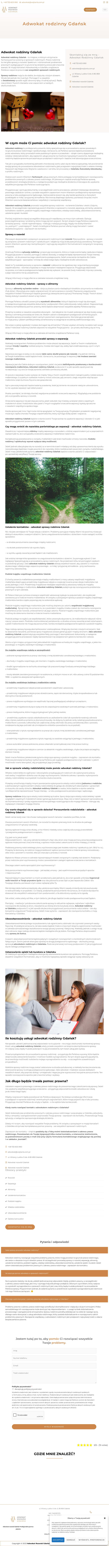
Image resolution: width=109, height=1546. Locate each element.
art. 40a (73, 674)
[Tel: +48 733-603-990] (91, 1512)
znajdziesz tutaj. (61, 278)
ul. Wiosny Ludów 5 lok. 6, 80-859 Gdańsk (54, 1509)
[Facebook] (107, 2)
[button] (105, 1518)
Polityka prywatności (22, 1387)
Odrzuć (71, 1540)
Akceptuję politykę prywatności (28, 1389)
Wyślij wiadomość (54, 1427)
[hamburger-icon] (105, 9)
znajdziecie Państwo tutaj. (67, 333)
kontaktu (23, 1132)
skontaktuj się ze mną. (90, 328)
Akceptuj (58, 1540)
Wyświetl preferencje (92, 1540)
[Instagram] (104, 2)
